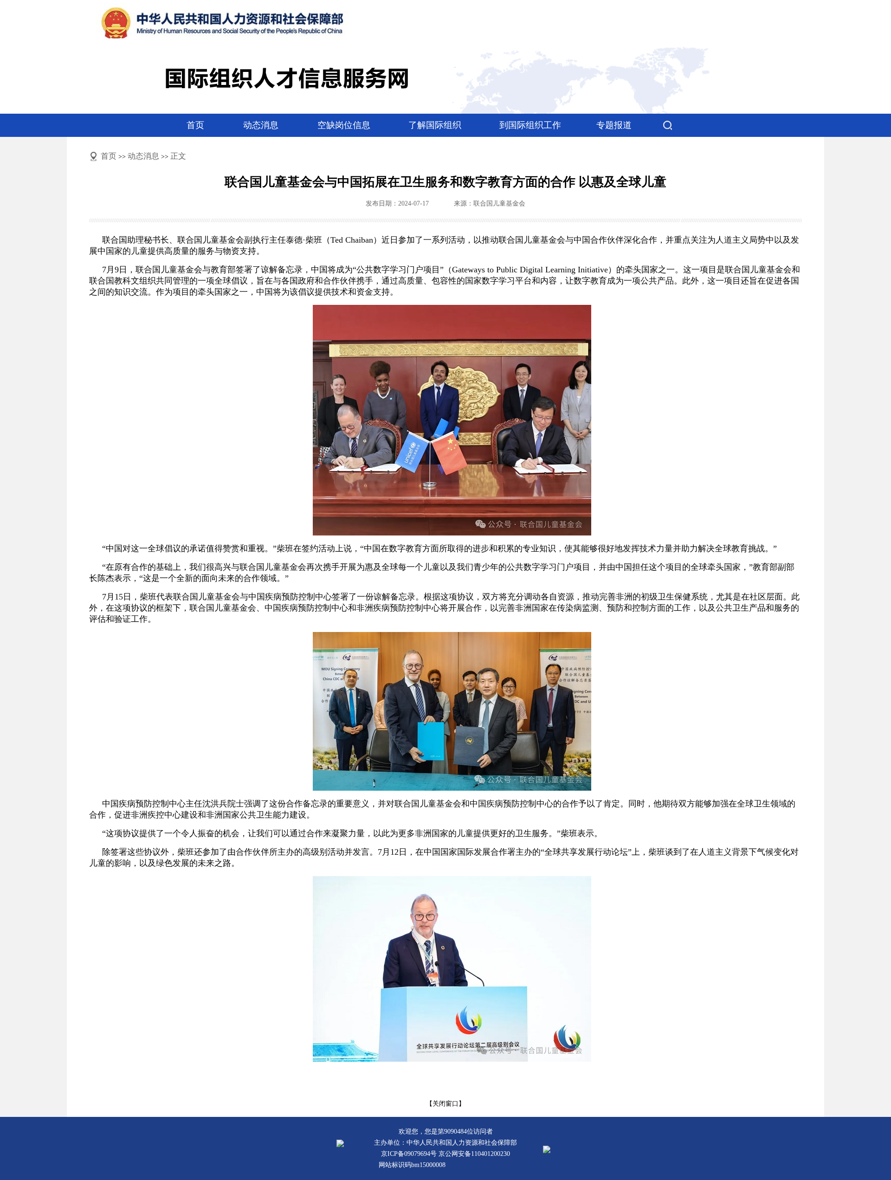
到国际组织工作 (530, 125)
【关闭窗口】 (445, 1103)
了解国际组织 (434, 125)
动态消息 (260, 125)
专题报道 (614, 125)
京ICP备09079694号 (409, 1153)
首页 (195, 125)
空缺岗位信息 (343, 125)
